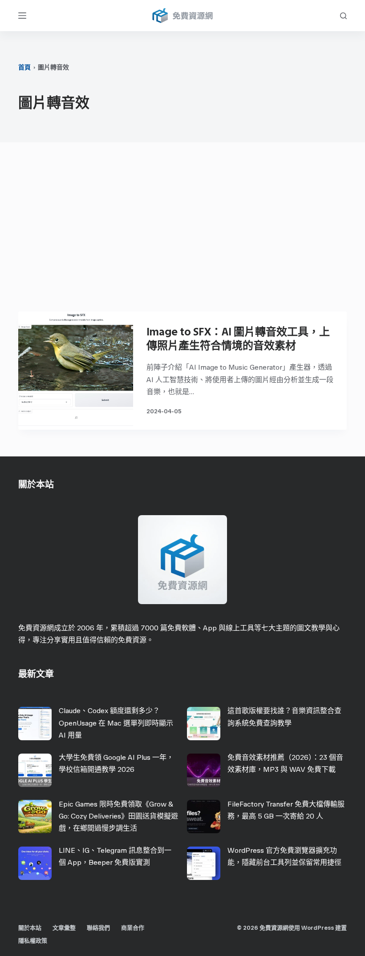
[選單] (22, 16)
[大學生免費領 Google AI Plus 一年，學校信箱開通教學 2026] (35, 770)
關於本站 (29, 927)
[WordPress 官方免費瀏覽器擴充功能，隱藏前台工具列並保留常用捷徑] (203, 863)
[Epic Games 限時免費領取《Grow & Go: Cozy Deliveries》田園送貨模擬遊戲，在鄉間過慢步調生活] (35, 816)
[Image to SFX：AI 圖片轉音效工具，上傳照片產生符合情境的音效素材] (75, 370)
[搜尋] (343, 15)
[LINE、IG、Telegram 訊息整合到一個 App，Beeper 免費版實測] (35, 863)
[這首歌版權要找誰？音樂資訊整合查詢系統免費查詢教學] (203, 723)
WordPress (317, 927)
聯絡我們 (98, 927)
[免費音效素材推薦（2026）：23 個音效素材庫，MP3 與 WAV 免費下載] (203, 770)
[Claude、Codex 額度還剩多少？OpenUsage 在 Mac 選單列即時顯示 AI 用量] (35, 723)
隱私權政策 (32, 940)
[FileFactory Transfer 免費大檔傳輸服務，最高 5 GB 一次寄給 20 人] (203, 816)
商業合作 (132, 927)
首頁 (24, 67)
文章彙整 (64, 927)
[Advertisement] (182, 231)
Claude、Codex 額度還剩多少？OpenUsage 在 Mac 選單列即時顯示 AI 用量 (116, 722)
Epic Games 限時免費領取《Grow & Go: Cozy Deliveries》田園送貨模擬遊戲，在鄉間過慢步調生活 (118, 816)
